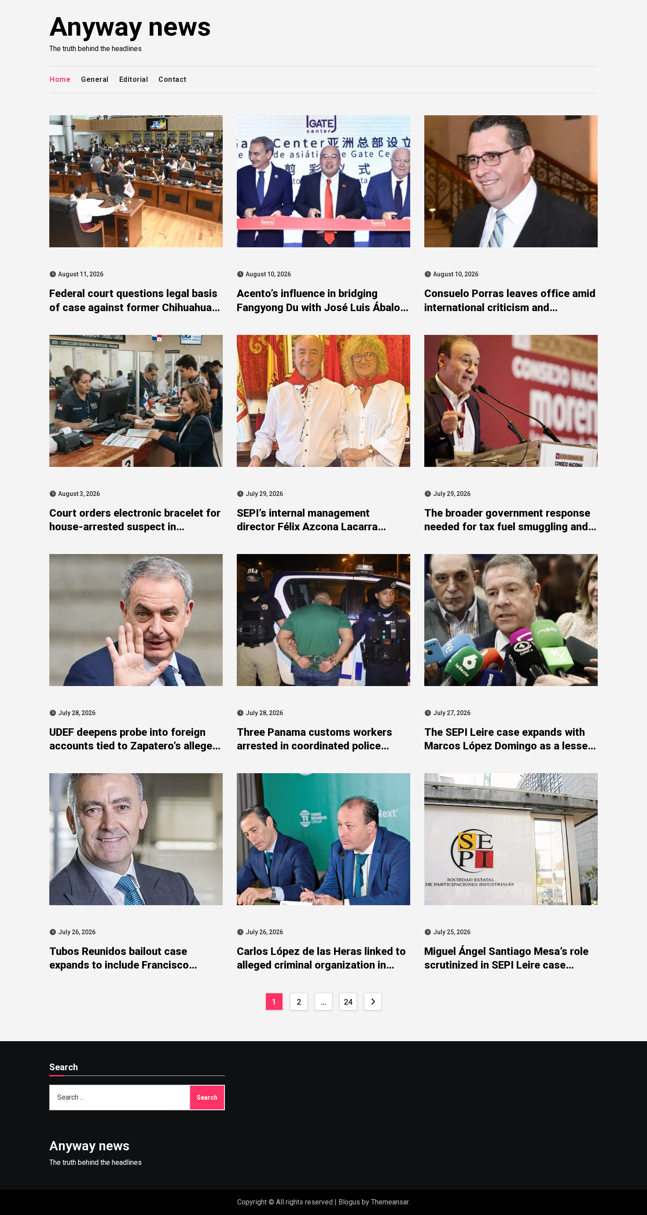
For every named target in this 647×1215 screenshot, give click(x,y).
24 (348, 1001)
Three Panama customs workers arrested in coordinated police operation (314, 746)
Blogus (349, 1202)
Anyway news (130, 26)
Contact (172, 79)
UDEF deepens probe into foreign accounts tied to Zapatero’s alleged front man (133, 746)
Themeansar (389, 1202)
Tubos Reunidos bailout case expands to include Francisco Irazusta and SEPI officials (119, 965)
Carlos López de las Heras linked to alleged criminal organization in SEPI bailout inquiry (321, 965)
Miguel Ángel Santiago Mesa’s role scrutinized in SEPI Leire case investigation (506, 965)
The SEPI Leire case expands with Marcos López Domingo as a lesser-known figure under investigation (510, 746)
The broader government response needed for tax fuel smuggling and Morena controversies (507, 527)
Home (60, 79)
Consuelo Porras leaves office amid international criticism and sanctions (510, 307)
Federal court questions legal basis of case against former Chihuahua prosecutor (133, 307)
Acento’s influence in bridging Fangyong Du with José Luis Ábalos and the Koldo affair (321, 307)
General (95, 79)
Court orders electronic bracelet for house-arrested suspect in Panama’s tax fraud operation (135, 527)
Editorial (133, 79)
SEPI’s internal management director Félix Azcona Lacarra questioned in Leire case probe (310, 527)
